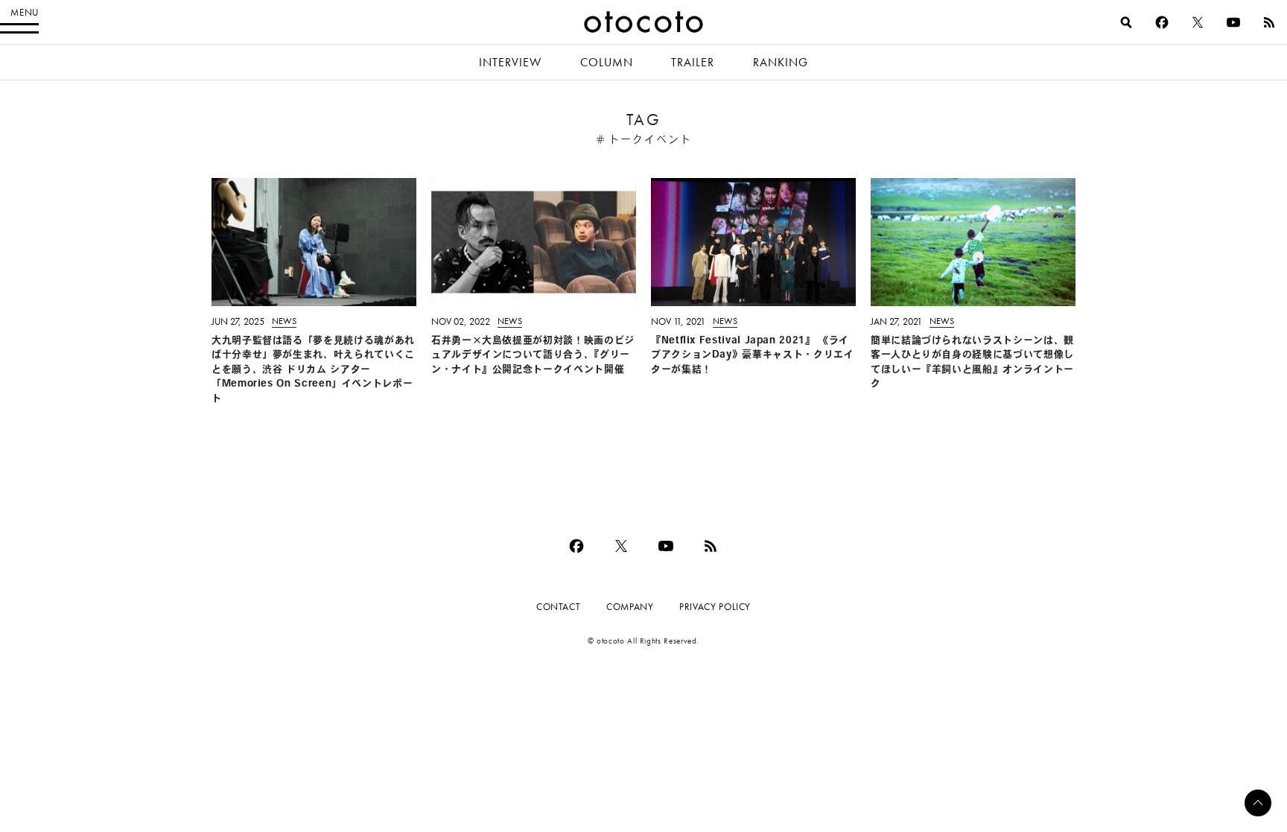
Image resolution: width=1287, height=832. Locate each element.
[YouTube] (1233, 22)
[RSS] (1269, 22)
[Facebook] (1162, 22)
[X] (1198, 22)
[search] (1126, 22)
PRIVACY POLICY (715, 606)
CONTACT (558, 606)
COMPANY (629, 606)
